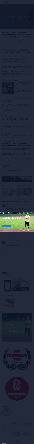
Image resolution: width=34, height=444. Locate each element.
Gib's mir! (6, 226)
